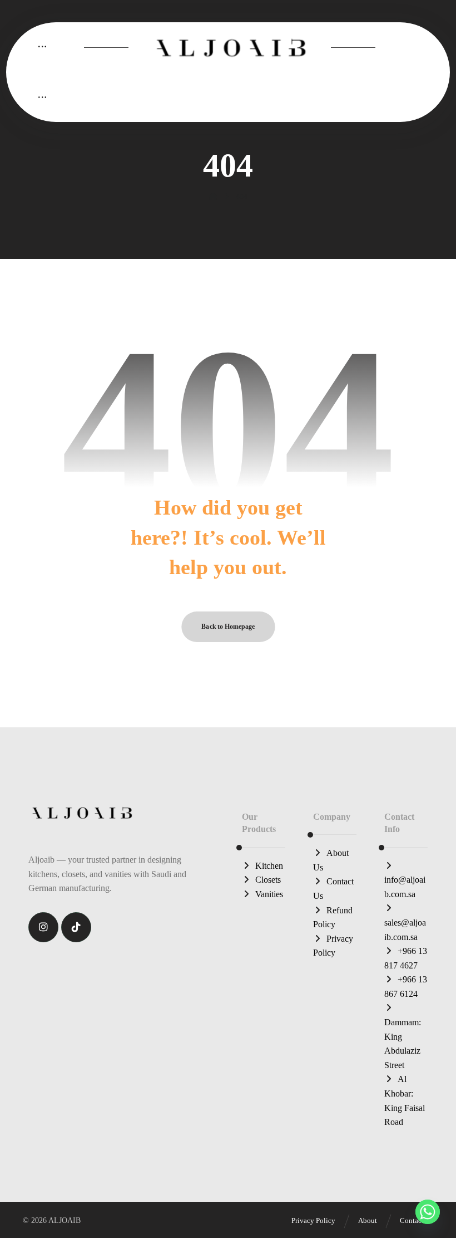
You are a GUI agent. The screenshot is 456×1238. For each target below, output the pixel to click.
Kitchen (269, 865)
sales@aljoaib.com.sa (405, 929)
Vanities (269, 894)
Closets (268, 879)
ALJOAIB (64, 1220)
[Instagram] (43, 927)
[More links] (42, 47)
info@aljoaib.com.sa (404, 887)
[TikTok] (76, 927)
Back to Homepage (228, 626)
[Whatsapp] (427, 1212)
